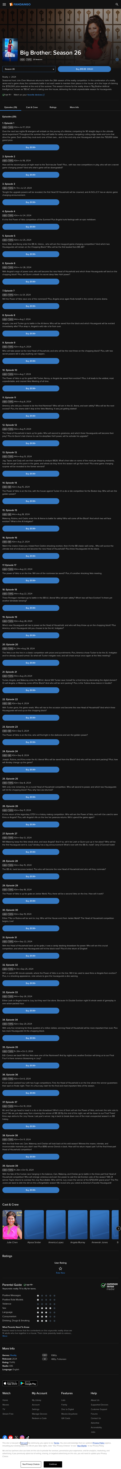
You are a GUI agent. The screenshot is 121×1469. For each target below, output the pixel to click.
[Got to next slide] (118, 1228)
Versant (24, 1443)
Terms (56, 1443)
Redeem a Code (39, 1418)
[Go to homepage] (20, 4)
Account (36, 1405)
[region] (60, 1454)
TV (4, 1409)
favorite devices (34, 95)
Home (5, 1400)
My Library (36, 1400)
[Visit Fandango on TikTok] (27, 1437)
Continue (53, 1464)
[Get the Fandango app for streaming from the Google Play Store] (28, 1383)
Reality (13, 1355)
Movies (6, 1405)
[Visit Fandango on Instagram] (22, 1437)
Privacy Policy (98, 1443)
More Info (74, 107)
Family (64, 1405)
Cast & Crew (32, 107)
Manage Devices (39, 1414)
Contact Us (96, 1418)
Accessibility (96, 1427)
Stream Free (8, 1414)
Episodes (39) (10, 107)
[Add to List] (117, 59)
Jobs (93, 1432)
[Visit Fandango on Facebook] (4, 1437)
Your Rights (82, 1446)
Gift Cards (65, 1418)
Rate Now (60, 1273)
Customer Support (99, 1409)
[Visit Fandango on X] (16, 1437)
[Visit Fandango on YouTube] (10, 1437)
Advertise (95, 1423)
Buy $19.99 (89, 69)
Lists (63, 1400)
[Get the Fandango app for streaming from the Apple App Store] (10, 1383)
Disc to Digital (67, 1409)
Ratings (53, 107)
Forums (94, 1414)
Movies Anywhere (69, 1414)
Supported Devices (99, 1405)
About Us (95, 1400)
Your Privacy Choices (31, 1464)
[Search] (117, 4)
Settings (35, 1409)
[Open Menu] (4, 4)
